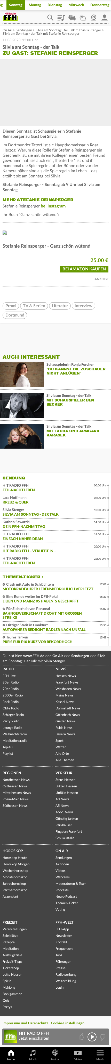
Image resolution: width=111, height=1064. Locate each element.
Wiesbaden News (68, 689)
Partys (7, 1007)
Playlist (61, 16)
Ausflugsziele (12, 955)
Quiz (6, 1000)
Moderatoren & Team (71, 884)
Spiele (7, 981)
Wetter (83, 16)
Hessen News (66, 676)
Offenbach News (68, 715)
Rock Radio (11, 702)
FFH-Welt (64, 922)
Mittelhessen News (17, 793)
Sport (60, 741)
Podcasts (62, 890)
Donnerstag (99, 5)
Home (11, 1059)
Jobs (59, 955)
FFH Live (9, 676)
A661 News (64, 812)
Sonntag (15, 5)
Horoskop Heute (15, 858)
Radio (8, 669)
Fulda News (64, 728)
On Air (7, 30)
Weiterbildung (66, 981)
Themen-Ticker (21, 577)
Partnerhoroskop (15, 890)
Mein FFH (104, 16)
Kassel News (65, 702)
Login (60, 987)
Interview (83, 306)
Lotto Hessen (12, 974)
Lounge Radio (12, 728)
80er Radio (11, 682)
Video (78, 1059)
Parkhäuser (64, 825)
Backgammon (12, 994)
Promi (10, 306)
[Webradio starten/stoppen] (92, 1036)
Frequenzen (64, 949)
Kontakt (61, 942)
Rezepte (9, 942)
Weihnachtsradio (15, 734)
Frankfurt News (67, 682)
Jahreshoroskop (14, 884)
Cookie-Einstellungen (67, 1023)
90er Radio (11, 689)
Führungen (63, 962)
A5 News (62, 806)
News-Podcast (66, 896)
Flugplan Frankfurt (69, 831)
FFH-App (62, 929)
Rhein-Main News (16, 799)
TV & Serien (34, 306)
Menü (100, 1059)
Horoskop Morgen (16, 864)
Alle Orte (62, 754)
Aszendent (10, 896)
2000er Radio (13, 695)
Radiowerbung (66, 974)
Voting (60, 909)
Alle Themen (65, 760)
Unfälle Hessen (67, 793)
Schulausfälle (65, 838)
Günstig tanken (67, 819)
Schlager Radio (13, 715)
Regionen (12, 773)
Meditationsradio (15, 741)
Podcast (55, 1059)
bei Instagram (53, 206)
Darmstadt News (68, 708)
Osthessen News (15, 786)
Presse (61, 968)
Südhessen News (15, 806)
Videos (61, 871)
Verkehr (64, 773)
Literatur (60, 306)
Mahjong (9, 987)
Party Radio (11, 721)
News (61, 669)
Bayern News (65, 734)
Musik (33, 1059)
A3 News (62, 799)
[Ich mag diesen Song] (81, 1036)
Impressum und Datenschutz (25, 1023)
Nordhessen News (16, 780)
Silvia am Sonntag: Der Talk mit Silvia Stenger (68, 30)
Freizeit (10, 922)
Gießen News (66, 721)
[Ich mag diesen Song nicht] (102, 1036)
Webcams (63, 877)
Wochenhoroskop (15, 871)
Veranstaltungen (15, 929)
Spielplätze (10, 936)
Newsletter (64, 936)
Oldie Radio (11, 708)
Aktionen (62, 864)
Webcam (94, 16)
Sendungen (24, 30)
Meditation (11, 949)
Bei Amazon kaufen (84, 269)
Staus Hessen (65, 780)
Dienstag (54, 5)
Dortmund (14, 315)
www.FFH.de (33, 656)
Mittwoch (76, 5)
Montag (35, 5)
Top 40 (8, 747)
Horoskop (13, 851)
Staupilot (72, 16)
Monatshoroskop (15, 877)
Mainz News (65, 695)
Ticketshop (11, 968)
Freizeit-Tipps (12, 962)
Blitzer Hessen (66, 786)
